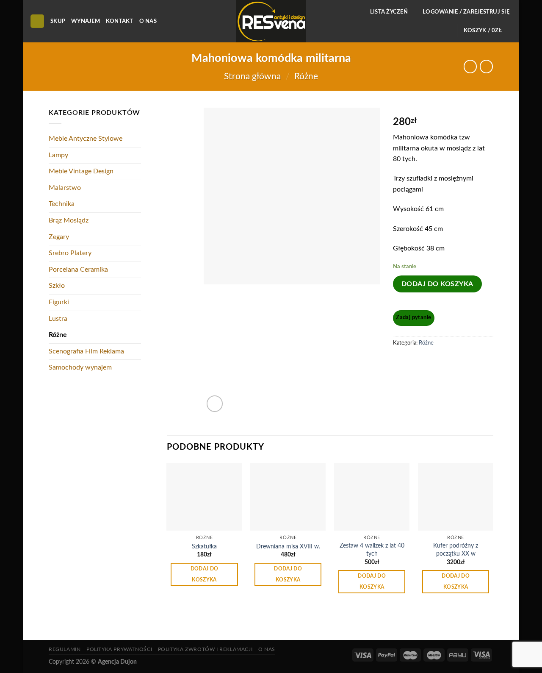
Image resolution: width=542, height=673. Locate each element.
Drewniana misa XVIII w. (288, 546)
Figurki (59, 302)
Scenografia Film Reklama (86, 351)
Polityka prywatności (119, 649)
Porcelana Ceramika (78, 269)
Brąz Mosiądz (68, 220)
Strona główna (252, 76)
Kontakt (119, 21)
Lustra (58, 318)
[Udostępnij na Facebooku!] (400, 362)
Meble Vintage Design (81, 171)
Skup (57, 21)
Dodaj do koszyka (437, 284)
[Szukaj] (37, 21)
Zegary (59, 237)
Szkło (57, 285)
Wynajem (85, 21)
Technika (62, 203)
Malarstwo (65, 187)
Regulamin (65, 649)
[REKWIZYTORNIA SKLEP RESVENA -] (271, 21)
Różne (306, 76)
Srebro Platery (70, 253)
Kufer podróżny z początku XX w (455, 549)
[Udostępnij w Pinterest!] (416, 362)
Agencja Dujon (117, 662)
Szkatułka (204, 546)
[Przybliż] (215, 403)
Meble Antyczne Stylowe (85, 138)
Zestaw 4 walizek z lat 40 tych (372, 549)
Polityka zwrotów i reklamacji (205, 649)
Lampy (58, 155)
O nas (148, 21)
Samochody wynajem (80, 367)
